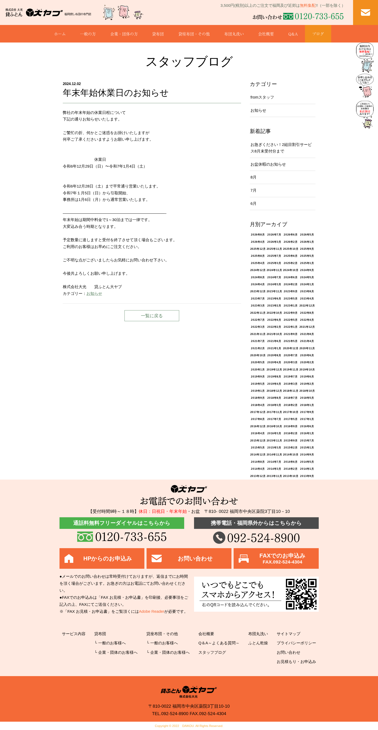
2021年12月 (307, 326)
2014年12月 (258, 454)
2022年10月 (274, 312)
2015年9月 (291, 440)
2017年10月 (291, 412)
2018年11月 (291, 390)
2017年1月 (307, 419)
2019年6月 (307, 376)
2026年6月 (291, 234)
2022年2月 (274, 326)
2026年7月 (274, 234)
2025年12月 (258, 248)
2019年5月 (258, 383)
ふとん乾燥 (258, 643)
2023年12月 (258, 291)
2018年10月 (307, 390)
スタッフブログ (212, 652)
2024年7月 (274, 277)
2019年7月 (291, 376)
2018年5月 (307, 397)
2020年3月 (291, 362)
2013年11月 (274, 476)
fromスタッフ (262, 97)
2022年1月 (291, 326)
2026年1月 (307, 241)
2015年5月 (258, 447)
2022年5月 (291, 319)
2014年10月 (291, 454)
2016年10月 (274, 426)
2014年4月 (258, 468)
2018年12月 (274, 390)
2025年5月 (307, 255)
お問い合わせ (288, 652)
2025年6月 (291, 255)
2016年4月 (258, 433)
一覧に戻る (152, 315)
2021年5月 (291, 341)
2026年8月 (258, 234)
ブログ (318, 34)
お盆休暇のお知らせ (268, 164)
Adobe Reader (151, 611)
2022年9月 (291, 312)
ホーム (60, 34)
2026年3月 (274, 241)
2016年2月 (291, 433)
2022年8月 (307, 312)
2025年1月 (307, 263)
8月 (253, 177)
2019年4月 (274, 383)
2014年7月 (274, 461)
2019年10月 (307, 369)
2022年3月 (258, 326)
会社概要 (266, 34)
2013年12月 (258, 476)
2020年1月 (258, 369)
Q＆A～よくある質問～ (219, 643)
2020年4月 (274, 362)
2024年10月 (291, 270)
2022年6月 (274, 319)
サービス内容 (74, 634)
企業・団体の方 (124, 34)
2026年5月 (307, 234)
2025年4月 (258, 263)
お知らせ (94, 293)
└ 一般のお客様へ (110, 643)
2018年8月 (274, 397)
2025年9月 (307, 248)
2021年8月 (307, 334)
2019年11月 (291, 369)
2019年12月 (274, 369)
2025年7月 (274, 255)
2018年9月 (258, 397)
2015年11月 (274, 440)
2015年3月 (274, 447)
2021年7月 (258, 341)
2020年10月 (258, 355)
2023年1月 (291, 305)
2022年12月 (307, 305)
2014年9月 (307, 454)
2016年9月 (291, 426)
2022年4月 (307, 319)
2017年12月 (258, 412)
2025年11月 (274, 248)
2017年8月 (258, 419)
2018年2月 (291, 405)
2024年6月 (291, 277)
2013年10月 (291, 476)
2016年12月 (258, 426)
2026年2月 (291, 241)
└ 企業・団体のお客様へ (116, 652)
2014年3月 (274, 468)
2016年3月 (274, 433)
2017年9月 (307, 412)
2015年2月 (291, 447)
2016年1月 (307, 433)
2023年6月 (274, 298)
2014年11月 (274, 454)
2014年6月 (291, 461)
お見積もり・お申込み (296, 661)
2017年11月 (274, 412)
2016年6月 (307, 426)
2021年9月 (291, 334)
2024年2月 (291, 284)
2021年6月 (274, 341)
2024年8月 (258, 277)
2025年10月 (291, 248)
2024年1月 (307, 284)
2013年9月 (307, 476)
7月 (253, 190)
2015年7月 (307, 440)
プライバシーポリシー (296, 643)
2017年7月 (274, 419)
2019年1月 (258, 390)
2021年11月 (258, 334)
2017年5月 (291, 419)
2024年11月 (274, 270)
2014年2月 (291, 468)
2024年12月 (258, 270)
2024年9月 (307, 270)
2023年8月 (307, 291)
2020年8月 (274, 355)
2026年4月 (258, 241)
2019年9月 (258, 376)
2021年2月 (258, 348)
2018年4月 (258, 405)
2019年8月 (274, 376)
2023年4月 (307, 298)
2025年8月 (258, 255)
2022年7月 (258, 319)
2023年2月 (274, 305)
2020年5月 (258, 362)
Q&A (293, 34)
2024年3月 (274, 284)
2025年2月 (291, 263)
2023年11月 (274, 291)
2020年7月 (291, 355)
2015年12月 (258, 440)
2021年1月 (274, 348)
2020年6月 (307, 355)
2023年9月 (291, 291)
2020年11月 (307, 348)
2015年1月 (307, 447)
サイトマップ (288, 634)
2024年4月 (258, 284)
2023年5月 (291, 298)
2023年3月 (258, 305)
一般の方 (88, 34)
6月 (253, 203)
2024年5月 (307, 277)
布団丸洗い (234, 34)
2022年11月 (258, 312)
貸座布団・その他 (194, 34)
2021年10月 (274, 334)
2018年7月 (291, 397)
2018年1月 (307, 405)
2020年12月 (291, 348)
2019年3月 (291, 383)
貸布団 (158, 34)
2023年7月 (258, 298)
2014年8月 (258, 461)
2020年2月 (307, 362)
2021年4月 (307, 341)
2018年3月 (274, 405)
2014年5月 (307, 461)
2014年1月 (307, 468)
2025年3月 (274, 263)
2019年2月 (307, 383)
